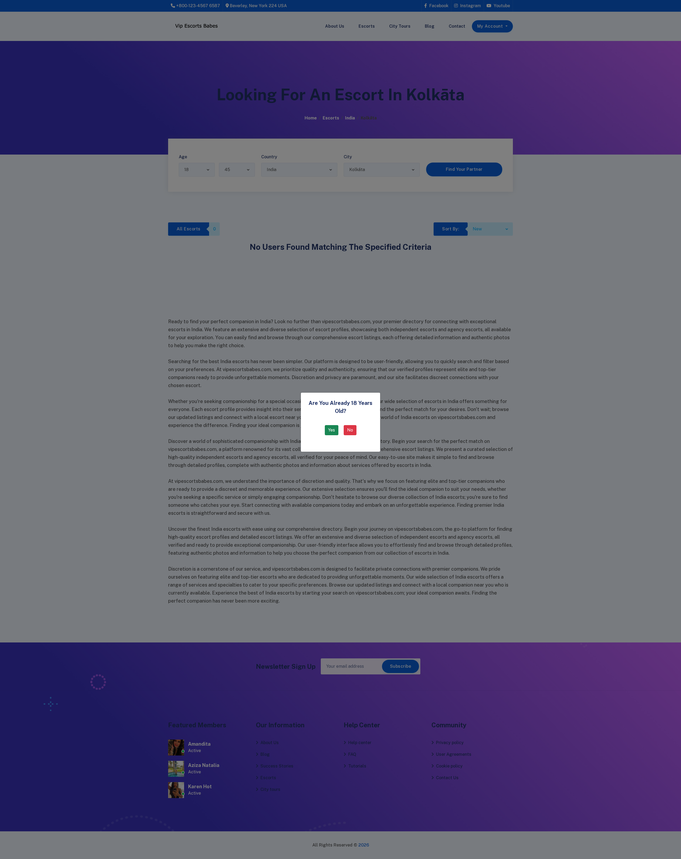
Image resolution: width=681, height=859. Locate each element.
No (350, 430)
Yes (331, 430)
